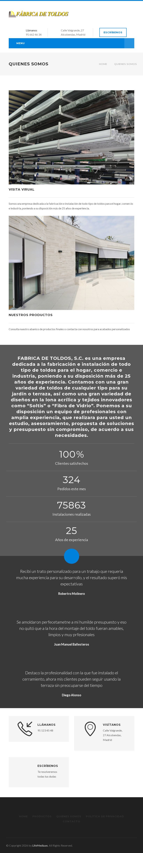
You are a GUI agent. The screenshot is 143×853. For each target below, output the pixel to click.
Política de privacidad (105, 816)
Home (103, 64)
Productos (42, 816)
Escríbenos (113, 32)
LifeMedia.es (40, 845)
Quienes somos (68, 816)
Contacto (71, 821)
